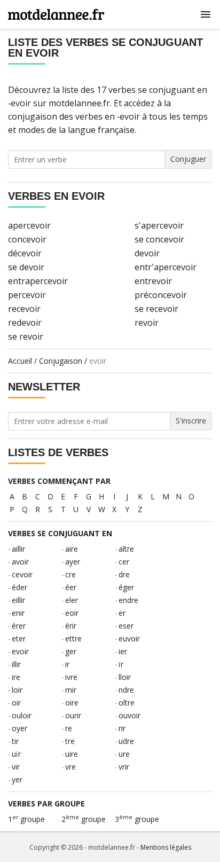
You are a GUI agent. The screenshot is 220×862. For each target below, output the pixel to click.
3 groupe (137, 819)
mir (70, 690)
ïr (121, 664)
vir (16, 767)
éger (126, 587)
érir (70, 626)
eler (71, 600)
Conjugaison (60, 361)
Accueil (20, 361)
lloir (125, 677)
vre (70, 767)
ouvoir (129, 715)
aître (126, 549)
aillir (18, 549)
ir (67, 664)
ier (123, 651)
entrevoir (153, 281)
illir (16, 664)
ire (16, 677)
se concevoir (159, 239)
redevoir (25, 322)
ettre (73, 638)
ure (124, 754)
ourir (73, 715)
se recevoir (156, 309)
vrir (124, 767)
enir (18, 613)
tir (15, 741)
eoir (71, 613)
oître (127, 703)
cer (124, 562)
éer (70, 587)
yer (17, 779)
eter (19, 638)
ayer (72, 562)
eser (126, 626)
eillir (18, 600)
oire (71, 703)
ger (70, 651)
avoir (20, 562)
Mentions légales (165, 847)
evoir (20, 651)
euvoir (129, 638)
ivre (71, 677)
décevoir (25, 253)
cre (70, 574)
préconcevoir (161, 295)
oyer (19, 728)
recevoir (24, 309)
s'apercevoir (159, 225)
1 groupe (26, 819)
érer (19, 626)
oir (16, 703)
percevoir (27, 295)
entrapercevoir (38, 281)
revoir (147, 322)
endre (128, 600)
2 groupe (83, 819)
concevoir (27, 239)
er (122, 613)
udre (126, 741)
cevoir (22, 574)
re (68, 728)
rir (122, 728)
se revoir (25, 336)
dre (124, 574)
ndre (126, 690)
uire (71, 754)
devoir (147, 253)
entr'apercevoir (166, 267)
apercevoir (29, 225)
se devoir (26, 267)
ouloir (22, 715)
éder (19, 587)
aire (71, 549)
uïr (16, 754)
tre (70, 741)
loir (17, 690)
